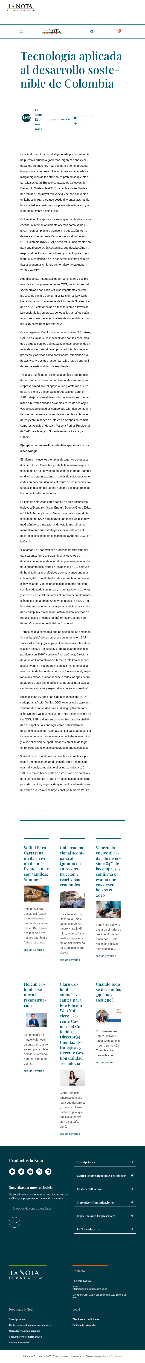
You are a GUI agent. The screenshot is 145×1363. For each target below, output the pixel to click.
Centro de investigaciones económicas (101, 1175)
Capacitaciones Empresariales (96, 1216)
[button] (73, 20)
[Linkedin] (48, 1171)
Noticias (65, 119)
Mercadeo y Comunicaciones (95, 1202)
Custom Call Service (90, 1189)
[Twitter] (21, 1171)
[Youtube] (30, 1171)
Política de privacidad (84, 1325)
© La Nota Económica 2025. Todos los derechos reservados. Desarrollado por (72, 1356)
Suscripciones (86, 1162)
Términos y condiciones (85, 1319)
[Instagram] (39, 1171)
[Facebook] (12, 1171)
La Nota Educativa (88, 1229)
